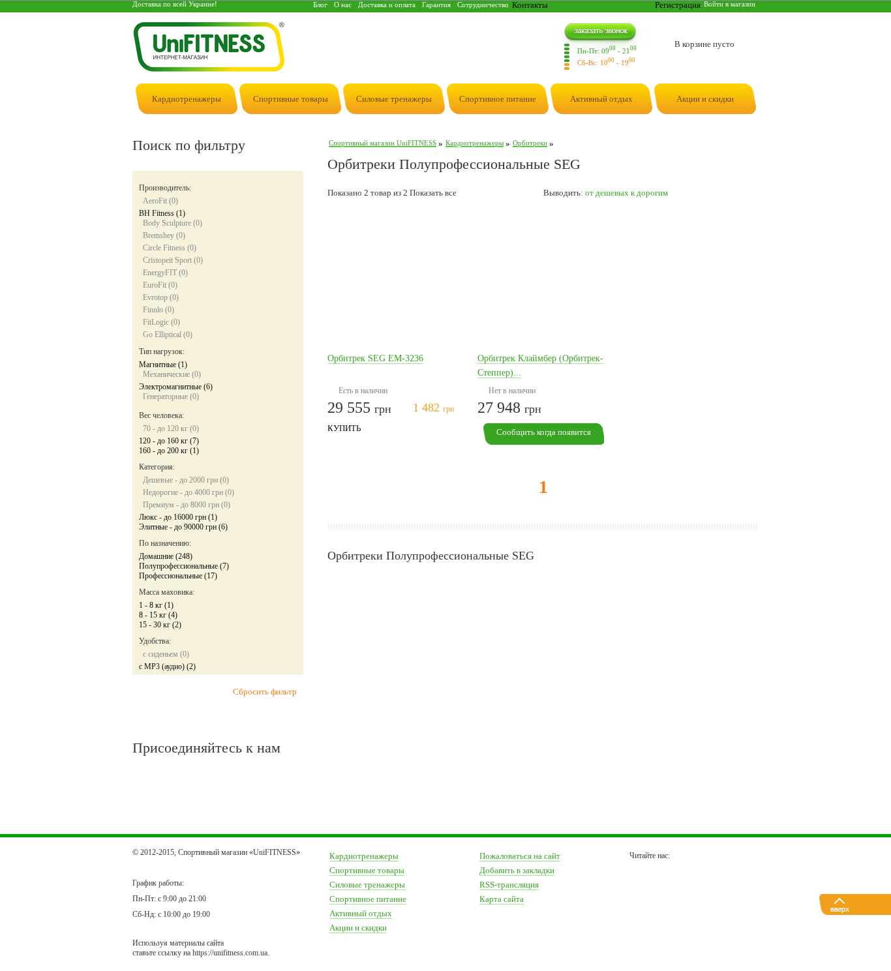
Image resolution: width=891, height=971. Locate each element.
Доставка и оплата (386, 4)
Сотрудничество (483, 4)
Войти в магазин (729, 4)
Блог (320, 4)
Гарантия (436, 4)
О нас (343, 4)
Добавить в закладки (516, 870)
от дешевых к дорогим (626, 193)
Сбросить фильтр (265, 691)
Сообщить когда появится (543, 432)
